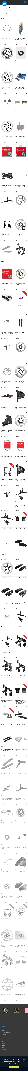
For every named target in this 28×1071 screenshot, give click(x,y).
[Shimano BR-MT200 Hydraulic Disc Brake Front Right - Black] (7, 641)
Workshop (4, 1049)
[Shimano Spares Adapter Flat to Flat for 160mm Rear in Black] (7, 298)
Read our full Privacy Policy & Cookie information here (14, 1063)
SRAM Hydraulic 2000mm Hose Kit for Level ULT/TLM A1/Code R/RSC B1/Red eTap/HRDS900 (7, 333)
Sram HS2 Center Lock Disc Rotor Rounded (20, 358)
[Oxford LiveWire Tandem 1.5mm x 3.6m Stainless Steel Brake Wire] (7, 445)
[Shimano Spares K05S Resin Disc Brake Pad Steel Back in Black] (7, 102)
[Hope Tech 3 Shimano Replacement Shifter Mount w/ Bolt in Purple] (21, 298)
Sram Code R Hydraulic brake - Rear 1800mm (21, 774)
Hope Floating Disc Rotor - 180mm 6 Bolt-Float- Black (7, 897)
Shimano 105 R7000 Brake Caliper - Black (21, 652)
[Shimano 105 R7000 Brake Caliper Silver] (7, 960)
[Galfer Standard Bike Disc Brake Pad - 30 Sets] (21, 739)
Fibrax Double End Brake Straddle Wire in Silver (7, 554)
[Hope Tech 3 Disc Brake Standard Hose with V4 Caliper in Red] (7, 788)
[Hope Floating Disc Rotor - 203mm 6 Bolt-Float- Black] (21, 911)
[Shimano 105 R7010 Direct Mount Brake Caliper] (7, 690)
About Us (3, 1045)
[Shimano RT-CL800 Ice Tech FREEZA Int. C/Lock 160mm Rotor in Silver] (21, 372)
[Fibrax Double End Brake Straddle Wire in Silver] (7, 543)
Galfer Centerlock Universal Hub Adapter (20, 63)
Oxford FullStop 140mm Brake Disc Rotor (7, 284)
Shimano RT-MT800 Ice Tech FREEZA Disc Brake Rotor (6, 578)
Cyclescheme (4, 1034)
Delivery (3, 1028)
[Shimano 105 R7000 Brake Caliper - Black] (21, 641)
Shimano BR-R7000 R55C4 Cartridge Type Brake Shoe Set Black (7, 603)
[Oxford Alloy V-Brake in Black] (7, 224)
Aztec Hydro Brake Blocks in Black (20, 553)
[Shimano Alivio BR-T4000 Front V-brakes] (7, 470)
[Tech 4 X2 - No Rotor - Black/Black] (21, 837)
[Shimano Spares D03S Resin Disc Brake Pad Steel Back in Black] (21, 102)
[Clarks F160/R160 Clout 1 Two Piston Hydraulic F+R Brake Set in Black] (21, 984)
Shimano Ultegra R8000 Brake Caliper (6, 676)
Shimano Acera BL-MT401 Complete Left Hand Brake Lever (20, 799)
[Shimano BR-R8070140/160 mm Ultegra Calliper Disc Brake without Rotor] (21, 470)
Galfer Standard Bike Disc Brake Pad (21, 136)
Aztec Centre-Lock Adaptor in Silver (7, 822)
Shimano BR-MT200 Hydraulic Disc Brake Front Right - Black (7, 652)
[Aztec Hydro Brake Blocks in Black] (21, 543)
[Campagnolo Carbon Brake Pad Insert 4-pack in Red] (7, 396)
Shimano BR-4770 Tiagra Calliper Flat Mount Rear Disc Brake (6, 431)
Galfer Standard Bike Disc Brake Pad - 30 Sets (21, 750)
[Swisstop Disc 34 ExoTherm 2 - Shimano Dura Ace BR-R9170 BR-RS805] (21, 519)
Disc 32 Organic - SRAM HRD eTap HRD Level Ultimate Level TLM (21, 970)
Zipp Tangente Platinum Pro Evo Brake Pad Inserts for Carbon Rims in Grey (7, 260)
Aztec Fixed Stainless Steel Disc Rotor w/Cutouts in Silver (6, 995)
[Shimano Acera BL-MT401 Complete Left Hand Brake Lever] (21, 788)
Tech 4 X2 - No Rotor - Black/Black (20, 847)
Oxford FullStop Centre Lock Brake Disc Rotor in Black (20, 235)
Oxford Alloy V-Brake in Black (6, 234)
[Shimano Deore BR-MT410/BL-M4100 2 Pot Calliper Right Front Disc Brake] (21, 494)
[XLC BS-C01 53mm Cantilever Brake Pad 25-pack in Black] (21, 77)
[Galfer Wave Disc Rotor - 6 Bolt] (7, 126)
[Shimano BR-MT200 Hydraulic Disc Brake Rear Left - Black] (21, 617)
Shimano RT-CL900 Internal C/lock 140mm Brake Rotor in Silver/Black (7, 63)
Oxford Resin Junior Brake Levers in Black (7, 505)
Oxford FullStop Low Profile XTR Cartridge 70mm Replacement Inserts (21, 333)
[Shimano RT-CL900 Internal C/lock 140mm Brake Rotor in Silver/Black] (7, 53)
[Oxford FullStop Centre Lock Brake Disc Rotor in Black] (21, 224)
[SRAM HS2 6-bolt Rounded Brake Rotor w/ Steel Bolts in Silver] (21, 200)
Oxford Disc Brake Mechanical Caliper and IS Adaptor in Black (6, 186)
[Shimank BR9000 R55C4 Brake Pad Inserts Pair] (21, 568)
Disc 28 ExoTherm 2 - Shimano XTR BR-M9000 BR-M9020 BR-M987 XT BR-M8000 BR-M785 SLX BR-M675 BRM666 (20, 702)
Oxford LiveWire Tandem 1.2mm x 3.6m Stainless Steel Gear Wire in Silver (20, 456)
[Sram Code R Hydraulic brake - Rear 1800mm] (21, 764)
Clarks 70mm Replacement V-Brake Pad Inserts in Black (7, 750)
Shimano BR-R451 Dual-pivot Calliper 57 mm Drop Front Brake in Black (21, 260)
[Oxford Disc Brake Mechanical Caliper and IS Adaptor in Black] (7, 175)
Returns (3, 1036)
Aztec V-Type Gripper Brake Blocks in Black (20, 725)
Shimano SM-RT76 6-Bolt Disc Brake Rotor (20, 946)
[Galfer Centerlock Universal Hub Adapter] (21, 53)
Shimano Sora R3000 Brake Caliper (20, 675)
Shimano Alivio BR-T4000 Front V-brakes (7, 480)
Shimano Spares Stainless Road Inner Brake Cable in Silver (21, 39)
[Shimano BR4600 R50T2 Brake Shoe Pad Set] (21, 886)
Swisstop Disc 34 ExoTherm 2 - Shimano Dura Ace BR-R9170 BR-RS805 (20, 529)
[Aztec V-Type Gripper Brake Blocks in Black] (21, 715)
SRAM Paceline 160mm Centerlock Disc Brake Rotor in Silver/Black (20, 284)
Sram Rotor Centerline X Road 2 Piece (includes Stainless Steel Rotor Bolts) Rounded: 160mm (20, 824)
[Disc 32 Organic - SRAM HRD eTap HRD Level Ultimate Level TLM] (21, 960)
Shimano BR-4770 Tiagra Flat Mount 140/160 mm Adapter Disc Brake (20, 407)
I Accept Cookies (14, 1066)
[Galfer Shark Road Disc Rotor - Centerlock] (7, 77)
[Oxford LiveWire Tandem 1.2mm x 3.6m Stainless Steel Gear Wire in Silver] (21, 445)
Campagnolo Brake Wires (5, 38)
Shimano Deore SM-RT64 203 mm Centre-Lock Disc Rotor (20, 431)
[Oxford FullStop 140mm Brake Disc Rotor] (7, 273)
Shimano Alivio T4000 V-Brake (6, 920)
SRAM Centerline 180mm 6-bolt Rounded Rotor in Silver (6, 382)
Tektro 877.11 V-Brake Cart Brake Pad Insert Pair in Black (7, 774)
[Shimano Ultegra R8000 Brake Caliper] (7, 666)
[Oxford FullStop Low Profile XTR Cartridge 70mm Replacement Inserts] (21, 323)
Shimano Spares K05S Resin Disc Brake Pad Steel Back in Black (6, 113)
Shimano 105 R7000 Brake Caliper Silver (7, 970)
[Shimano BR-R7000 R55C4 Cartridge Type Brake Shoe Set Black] (7, 592)
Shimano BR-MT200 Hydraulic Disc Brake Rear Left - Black (21, 627)
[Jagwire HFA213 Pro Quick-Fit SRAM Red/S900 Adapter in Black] (21, 175)
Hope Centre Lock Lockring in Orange (6, 848)
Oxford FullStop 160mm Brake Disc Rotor (21, 162)
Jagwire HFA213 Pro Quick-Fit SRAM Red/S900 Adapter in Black (20, 186)
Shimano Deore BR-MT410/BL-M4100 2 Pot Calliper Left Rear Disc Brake (7, 529)
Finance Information (6, 1032)
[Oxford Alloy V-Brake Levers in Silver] (7, 347)
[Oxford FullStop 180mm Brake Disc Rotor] (7, 151)
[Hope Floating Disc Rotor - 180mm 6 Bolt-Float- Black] (7, 886)
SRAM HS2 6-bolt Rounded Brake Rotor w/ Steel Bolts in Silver (20, 211)
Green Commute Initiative (7, 1053)
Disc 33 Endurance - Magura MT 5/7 (6, 725)
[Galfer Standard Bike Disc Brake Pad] (21, 126)
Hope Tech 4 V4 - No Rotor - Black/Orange (6, 872)
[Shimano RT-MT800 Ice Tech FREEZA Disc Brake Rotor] (7, 568)
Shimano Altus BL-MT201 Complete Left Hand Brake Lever (7, 211)
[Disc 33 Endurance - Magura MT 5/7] (7, 715)
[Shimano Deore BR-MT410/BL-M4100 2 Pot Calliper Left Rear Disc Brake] (7, 519)
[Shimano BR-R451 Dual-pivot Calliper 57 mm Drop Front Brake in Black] (21, 249)
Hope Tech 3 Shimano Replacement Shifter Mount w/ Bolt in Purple (20, 309)
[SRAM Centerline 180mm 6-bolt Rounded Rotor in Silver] (7, 372)
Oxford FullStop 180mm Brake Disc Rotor (7, 162)
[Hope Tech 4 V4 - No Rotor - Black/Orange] (7, 862)
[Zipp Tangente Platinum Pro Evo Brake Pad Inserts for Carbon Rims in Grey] (7, 249)
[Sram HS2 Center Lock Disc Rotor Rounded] (21, 347)
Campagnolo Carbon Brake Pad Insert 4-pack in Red (6, 407)
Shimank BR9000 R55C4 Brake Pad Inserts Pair (21, 578)
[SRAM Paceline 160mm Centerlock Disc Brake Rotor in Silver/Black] (21, 273)
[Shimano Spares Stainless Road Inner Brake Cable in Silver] (21, 28)
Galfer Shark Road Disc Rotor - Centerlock (6, 88)
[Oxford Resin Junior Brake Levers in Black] (7, 494)
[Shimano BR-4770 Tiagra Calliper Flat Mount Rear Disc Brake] (7, 421)
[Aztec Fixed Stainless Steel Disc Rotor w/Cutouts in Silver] (7, 984)
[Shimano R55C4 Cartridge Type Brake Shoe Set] (21, 592)
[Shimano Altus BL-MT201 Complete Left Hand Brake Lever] (7, 200)
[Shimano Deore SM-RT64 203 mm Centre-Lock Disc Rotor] (21, 421)
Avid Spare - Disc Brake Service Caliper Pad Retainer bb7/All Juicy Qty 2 (7, 627)
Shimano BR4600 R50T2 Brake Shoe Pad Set (20, 897)
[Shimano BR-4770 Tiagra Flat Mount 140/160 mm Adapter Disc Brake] (21, 396)
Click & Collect (5, 1030)
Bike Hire (3, 1047)
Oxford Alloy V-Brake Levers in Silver (6, 358)
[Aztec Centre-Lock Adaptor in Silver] (7, 813)
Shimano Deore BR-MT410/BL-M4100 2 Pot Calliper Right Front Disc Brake (20, 505)
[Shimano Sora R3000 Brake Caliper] (21, 666)
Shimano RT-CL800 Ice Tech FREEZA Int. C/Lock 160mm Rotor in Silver (20, 382)
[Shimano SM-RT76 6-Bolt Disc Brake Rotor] (21, 935)
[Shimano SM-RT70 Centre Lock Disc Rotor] (7, 935)
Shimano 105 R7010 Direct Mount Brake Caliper (7, 701)
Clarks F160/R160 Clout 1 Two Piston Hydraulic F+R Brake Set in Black (20, 995)
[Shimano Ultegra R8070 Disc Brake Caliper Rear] (21, 862)
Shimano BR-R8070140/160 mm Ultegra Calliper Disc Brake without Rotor (20, 480)
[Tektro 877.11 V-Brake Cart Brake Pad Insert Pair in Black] (7, 764)
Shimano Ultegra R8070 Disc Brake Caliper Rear (20, 872)
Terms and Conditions (6, 1037)
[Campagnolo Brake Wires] (7, 28)
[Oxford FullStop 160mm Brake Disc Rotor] (21, 151)
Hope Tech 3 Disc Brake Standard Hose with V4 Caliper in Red (6, 799)
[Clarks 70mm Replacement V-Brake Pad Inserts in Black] (7, 739)
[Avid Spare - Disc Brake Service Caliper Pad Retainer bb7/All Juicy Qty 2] (7, 617)
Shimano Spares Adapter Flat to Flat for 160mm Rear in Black (7, 309)
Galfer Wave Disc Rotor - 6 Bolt (6, 136)
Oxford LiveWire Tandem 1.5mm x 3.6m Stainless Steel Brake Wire (7, 456)
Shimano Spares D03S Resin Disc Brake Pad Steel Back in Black (20, 113)
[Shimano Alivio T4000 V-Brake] (7, 911)
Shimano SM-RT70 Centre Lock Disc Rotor (6, 946)
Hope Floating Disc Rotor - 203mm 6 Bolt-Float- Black (20, 921)
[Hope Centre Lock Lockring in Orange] (7, 837)
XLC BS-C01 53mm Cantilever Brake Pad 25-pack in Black (20, 88)
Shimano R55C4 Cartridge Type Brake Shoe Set (20, 603)
